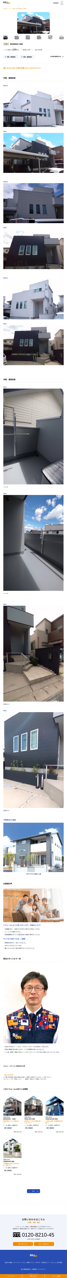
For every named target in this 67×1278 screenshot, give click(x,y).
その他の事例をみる (55, 56)
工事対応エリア (45, 1262)
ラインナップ (16, 1262)
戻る (33, 1191)
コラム (52, 1262)
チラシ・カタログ (35, 1262)
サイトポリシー (42, 1269)
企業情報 (34, 1269)
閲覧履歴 (55, 3)
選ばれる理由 (8, 1262)
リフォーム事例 (25, 1262)
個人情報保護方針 (26, 1269)
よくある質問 (58, 1262)
